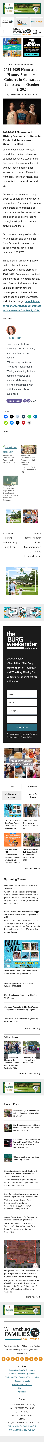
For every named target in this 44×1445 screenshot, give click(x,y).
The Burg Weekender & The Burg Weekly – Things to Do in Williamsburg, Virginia (21, 1008)
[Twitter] (22, 1359)
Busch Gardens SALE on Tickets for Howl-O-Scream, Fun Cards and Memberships (26, 1127)
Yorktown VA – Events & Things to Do (22, 1377)
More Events (31, 868)
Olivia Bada (15, 94)
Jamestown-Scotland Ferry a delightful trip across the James (21, 1020)
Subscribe (22, 727)
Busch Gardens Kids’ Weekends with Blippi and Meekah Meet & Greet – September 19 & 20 (12, 856)
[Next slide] (38, 1056)
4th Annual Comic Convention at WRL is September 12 (30, 824)
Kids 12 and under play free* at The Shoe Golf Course (20, 996)
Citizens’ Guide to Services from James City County (26, 1158)
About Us (22, 1388)
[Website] (29, 401)
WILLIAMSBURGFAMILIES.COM (22, 1426)
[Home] (10, 64)
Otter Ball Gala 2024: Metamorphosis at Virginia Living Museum (32, 545)
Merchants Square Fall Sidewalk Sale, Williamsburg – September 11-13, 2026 (30, 854)
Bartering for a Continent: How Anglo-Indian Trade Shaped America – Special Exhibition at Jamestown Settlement (10, 493)
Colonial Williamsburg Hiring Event (10, 540)
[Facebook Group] (31, 1359)
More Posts (32, 1297)
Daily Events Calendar (22, 1384)
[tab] (11, 786)
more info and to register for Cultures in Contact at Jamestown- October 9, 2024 (22, 306)
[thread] (41, 1359)
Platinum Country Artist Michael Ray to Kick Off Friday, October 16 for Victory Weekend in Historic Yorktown (26, 1143)
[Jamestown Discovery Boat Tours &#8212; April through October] (11, 449)
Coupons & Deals (22, 1381)
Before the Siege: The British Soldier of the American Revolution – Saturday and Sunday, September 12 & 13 (21, 1173)
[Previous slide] (6, 1056)
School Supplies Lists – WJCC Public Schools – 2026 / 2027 (19, 984)
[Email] (25, 401)
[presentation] (12, 810)
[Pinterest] (13, 1359)
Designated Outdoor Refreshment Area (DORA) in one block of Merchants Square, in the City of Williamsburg (22, 1274)
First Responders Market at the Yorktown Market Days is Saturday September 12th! (11, 1062)
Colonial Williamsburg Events (22, 1373)
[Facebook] (4, 1359)
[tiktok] (27, 1359)
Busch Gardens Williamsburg (22, 1370)
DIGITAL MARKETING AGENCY (22, 1430)
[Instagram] (8, 1359)
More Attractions (28, 1074)
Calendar (35, 32)
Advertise (22, 1392)
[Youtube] (17, 1359)
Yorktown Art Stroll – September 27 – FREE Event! (31, 1060)
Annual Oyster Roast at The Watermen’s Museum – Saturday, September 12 (20, 1218)
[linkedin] (36, 1359)
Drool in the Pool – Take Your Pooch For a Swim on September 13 (12, 824)
